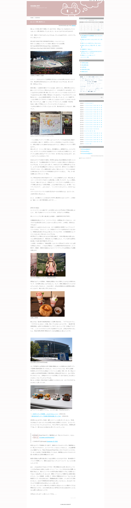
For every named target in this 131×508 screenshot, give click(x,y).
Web (85, 78)
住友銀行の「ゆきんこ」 (87, 49)
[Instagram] (101, 0)
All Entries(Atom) (85, 151)
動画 (87, 89)
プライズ (98, 86)
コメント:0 (73, 498)
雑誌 (95, 91)
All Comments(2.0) (86, 153)
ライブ (87, 88)
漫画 (89, 91)
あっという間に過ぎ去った (37, 21)
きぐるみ (98, 78)
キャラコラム (83, 81)
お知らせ (89, 78)
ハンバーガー (83, 86)
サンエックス (83, 85)
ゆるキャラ (87, 80)
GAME (93, 77)
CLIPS (83, 67)
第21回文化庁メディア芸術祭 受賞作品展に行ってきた (46, 416)
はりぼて (82, 80)
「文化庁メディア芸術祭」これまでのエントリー (45, 414)
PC (80, 78)
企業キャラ (82, 89)
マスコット (82, 88)
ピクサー (89, 86)
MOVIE (97, 77)
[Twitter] (99, 0)
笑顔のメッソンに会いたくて (88, 55)
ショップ (94, 85)
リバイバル (92, 88)
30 (98, 30)
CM (87, 77)
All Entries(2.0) (85, 149)
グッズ (88, 83)
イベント (100, 80)
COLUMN (84, 65)
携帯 (81, 91)
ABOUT (90, 0)
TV (83, 78)
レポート (98, 88)
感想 (96, 89)
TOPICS (84, 62)
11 (99, 105)
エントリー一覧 (85, 57)
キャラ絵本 (94, 81)
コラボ (96, 83)
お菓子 (93, 78)
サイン (99, 83)
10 (97, 105)
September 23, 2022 (52, 441)
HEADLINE (85, 69)
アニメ (92, 80)
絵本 (92, 91)
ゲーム (92, 83)
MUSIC (101, 77)
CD (84, 77)
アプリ (96, 80)
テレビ (98, 85)
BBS (94, 0)
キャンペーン (83, 83)
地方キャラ (91, 89)
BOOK (81, 77)
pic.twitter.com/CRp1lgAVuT (46, 437)
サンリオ (89, 85)
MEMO (73, 25)
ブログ (93, 86)
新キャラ (85, 91)
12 (101, 105)
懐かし (98, 89)
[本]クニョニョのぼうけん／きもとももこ (91, 43)
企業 (101, 88)
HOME (31, 17)
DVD (90, 77)
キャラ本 (89, 81)
